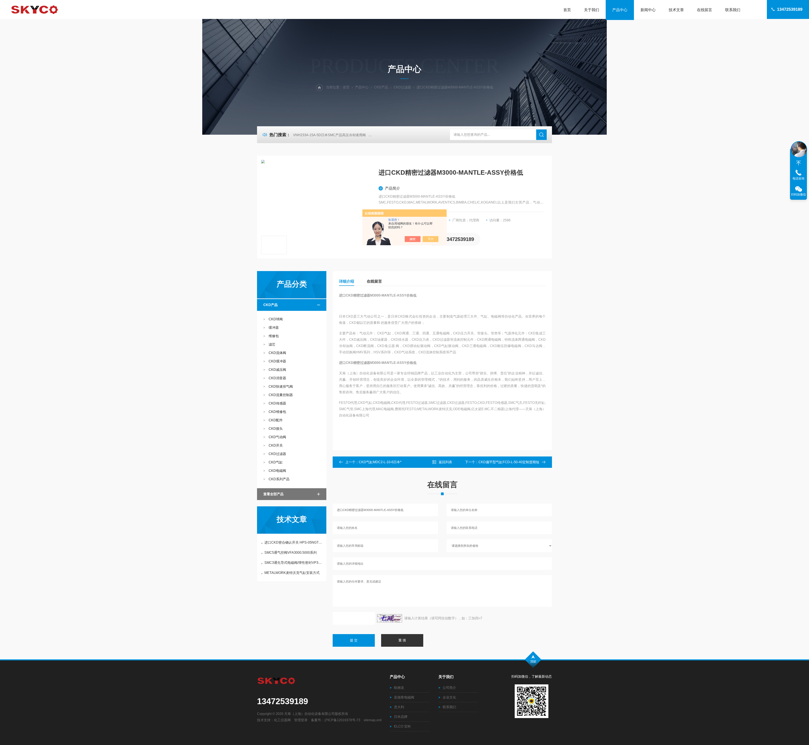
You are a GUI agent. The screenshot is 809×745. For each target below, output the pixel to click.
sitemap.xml (373, 720)
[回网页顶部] (798, 163)
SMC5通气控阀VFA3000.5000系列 (290, 552)
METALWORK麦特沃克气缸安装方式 (292, 573)
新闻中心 (648, 10)
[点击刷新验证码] (389, 618)
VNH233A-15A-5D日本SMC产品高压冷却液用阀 (329, 135)
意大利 (399, 707)
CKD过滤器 (402, 87)
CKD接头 (276, 428)
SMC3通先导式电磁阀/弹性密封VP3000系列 (293, 562)
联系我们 (732, 10)
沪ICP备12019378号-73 (342, 720)
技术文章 (676, 10)
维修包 (274, 336)
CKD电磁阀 (277, 470)
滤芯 (272, 344)
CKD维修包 (277, 412)
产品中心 (619, 10)
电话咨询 (798, 178)
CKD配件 (276, 420)
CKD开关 (276, 445)
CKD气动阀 (277, 437)
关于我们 (591, 10)
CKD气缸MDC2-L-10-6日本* (380, 462)
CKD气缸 (276, 462)
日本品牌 (400, 716)
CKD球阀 (276, 319)
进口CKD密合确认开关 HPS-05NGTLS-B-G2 (293, 542)
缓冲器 (274, 327)
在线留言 (704, 10)
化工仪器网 (282, 720)
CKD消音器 (277, 378)
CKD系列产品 (279, 479)
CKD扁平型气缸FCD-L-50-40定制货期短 (508, 462)
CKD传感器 (277, 403)
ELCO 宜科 (402, 726)
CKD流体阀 (277, 353)
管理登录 (301, 720)
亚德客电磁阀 (404, 697)
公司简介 (449, 687)
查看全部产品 (273, 494)
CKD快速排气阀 (281, 386)
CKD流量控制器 (281, 395)
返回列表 (445, 462)
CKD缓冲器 (277, 361)
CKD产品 (381, 87)
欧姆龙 (399, 687)
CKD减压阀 (277, 369)
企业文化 (449, 697)
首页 (567, 10)
